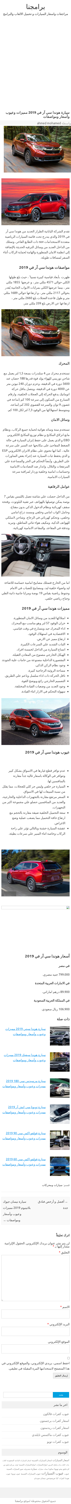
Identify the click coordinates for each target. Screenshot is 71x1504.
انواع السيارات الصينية (27, 1465)
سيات (46, 1469)
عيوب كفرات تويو (58, 1441)
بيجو (60, 1469)
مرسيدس (50, 1478)
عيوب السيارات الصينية (31, 1474)
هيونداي (37, 1478)
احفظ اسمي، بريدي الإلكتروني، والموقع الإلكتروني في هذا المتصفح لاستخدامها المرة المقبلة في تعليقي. (36, 1365)
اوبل (16, 1465)
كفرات (61, 1478)
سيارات (40, 1469)
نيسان (43, 1478)
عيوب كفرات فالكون (56, 1414)
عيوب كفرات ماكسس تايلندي (50, 1434)
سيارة (34, 1468)
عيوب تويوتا (15, 1474)
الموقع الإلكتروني (59, 1341)
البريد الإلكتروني (58, 1324)
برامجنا (35, 6)
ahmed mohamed (49, 123)
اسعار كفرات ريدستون (54, 1427)
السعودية (10, 1460)
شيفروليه (27, 1469)
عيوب (66, 1474)
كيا (57, 1478)
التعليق (64, 1252)
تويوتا (56, 1469)
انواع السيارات (41, 1465)
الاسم (65, 1306)
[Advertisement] (35, 62)
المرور (50, 1465)
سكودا (50, 1469)
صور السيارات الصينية (15, 1469)
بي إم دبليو (10, 1465)
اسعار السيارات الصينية (42, 1460)
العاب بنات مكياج (59, 1465)
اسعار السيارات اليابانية (23, 1460)
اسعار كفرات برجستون (54, 1420)
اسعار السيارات (61, 1460)
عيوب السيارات (52, 1473)
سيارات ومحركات (52, 1185)
